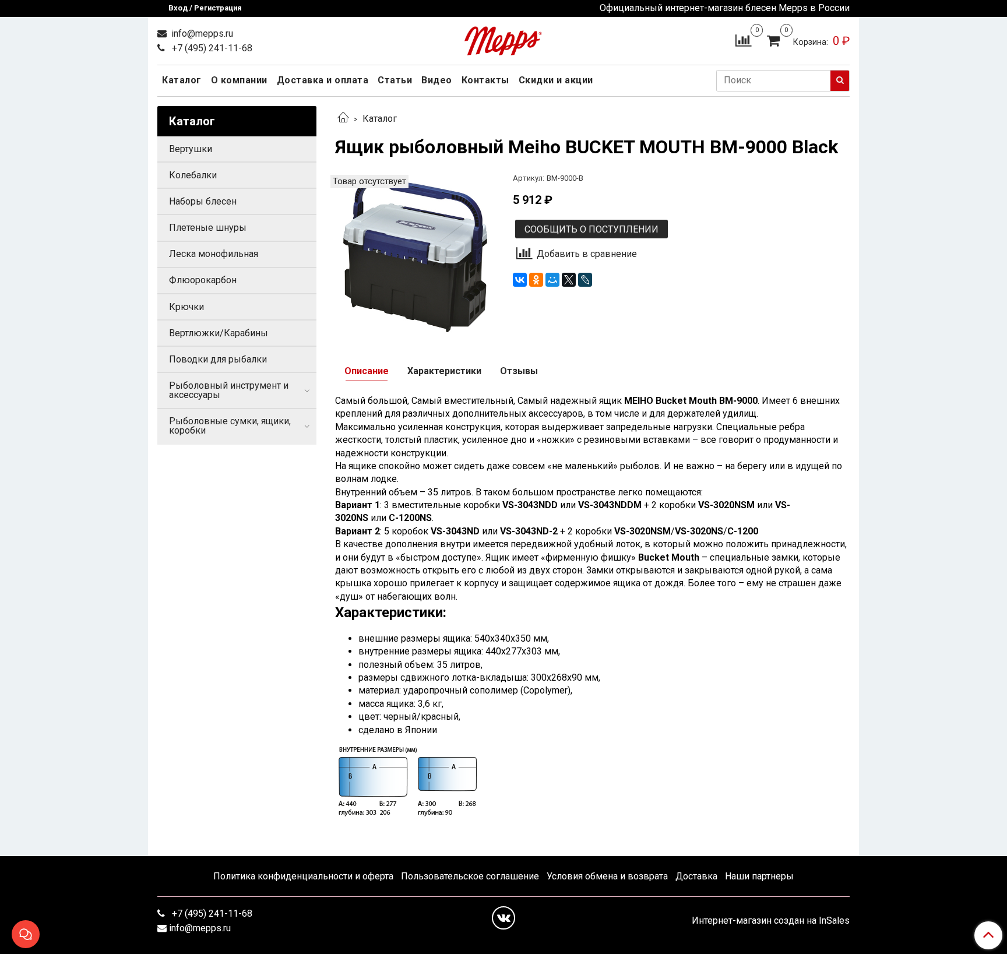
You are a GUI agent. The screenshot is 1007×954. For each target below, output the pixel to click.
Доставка (696, 876)
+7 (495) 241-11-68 (211, 48)
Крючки (186, 306)
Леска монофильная (213, 253)
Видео (436, 80)
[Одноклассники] (536, 280)
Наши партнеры (759, 876)
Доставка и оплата (323, 80)
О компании (239, 80)
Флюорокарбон (203, 280)
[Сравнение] (743, 39)
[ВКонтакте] (520, 280)
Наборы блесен (203, 201)
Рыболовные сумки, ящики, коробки (230, 426)
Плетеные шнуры (208, 227)
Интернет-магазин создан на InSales (771, 920)
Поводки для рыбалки (218, 359)
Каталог (182, 80)
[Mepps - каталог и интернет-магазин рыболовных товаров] (503, 38)
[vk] (503, 918)
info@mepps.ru (201, 33)
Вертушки (190, 148)
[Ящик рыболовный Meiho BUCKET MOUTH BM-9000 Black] (414, 253)
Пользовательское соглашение (470, 876)
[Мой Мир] (552, 280)
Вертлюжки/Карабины (218, 333)
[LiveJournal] (585, 280)
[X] (569, 280)
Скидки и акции (556, 80)
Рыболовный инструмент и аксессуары (228, 390)
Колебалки (193, 175)
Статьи (395, 80)
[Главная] (343, 118)
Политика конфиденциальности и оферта (303, 876)
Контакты (485, 80)
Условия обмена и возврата (607, 876)
